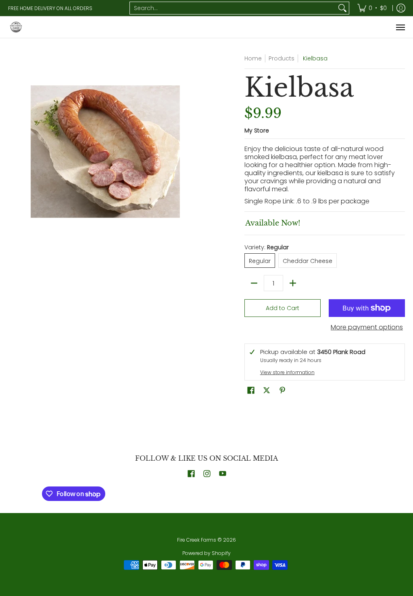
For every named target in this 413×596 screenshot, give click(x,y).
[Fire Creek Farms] (16, 27)
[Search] (342, 8)
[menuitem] (372, 8)
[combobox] (233, 8)
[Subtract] (254, 283)
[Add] (292, 283)
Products (281, 58)
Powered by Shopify (206, 553)
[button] (251, 390)
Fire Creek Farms (196, 539)
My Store (256, 130)
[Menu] (400, 27)
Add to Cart (282, 308)
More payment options (367, 327)
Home (253, 58)
